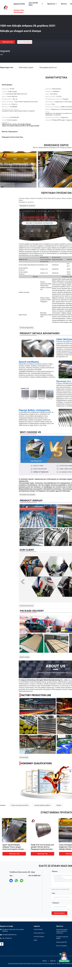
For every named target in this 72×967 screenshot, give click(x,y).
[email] (11, 880)
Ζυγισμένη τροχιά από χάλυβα (62, 937)
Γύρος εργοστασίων (39, 933)
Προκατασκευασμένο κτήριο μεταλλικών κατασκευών (62, 931)
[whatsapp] (16, 880)
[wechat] (21, 880)
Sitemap (44, 961)
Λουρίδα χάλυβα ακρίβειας (42, 805)
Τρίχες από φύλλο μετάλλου (19, 805)
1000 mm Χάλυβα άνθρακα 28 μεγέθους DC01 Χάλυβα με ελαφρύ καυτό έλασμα (13, 847)
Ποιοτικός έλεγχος (39, 936)
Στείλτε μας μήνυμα (24, 42)
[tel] (26, 880)
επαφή (35, 940)
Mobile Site (53, 961)
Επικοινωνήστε (59, 913)
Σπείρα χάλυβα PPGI (61, 942)
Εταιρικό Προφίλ (38, 929)
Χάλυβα (58, 805)
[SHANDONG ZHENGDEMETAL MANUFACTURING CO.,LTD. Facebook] (1, 944)
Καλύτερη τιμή (8, 42)
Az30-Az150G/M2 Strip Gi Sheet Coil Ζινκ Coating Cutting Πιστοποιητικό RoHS (42, 847)
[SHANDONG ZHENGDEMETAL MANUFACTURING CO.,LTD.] (5, 7)
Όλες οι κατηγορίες (61, 945)
